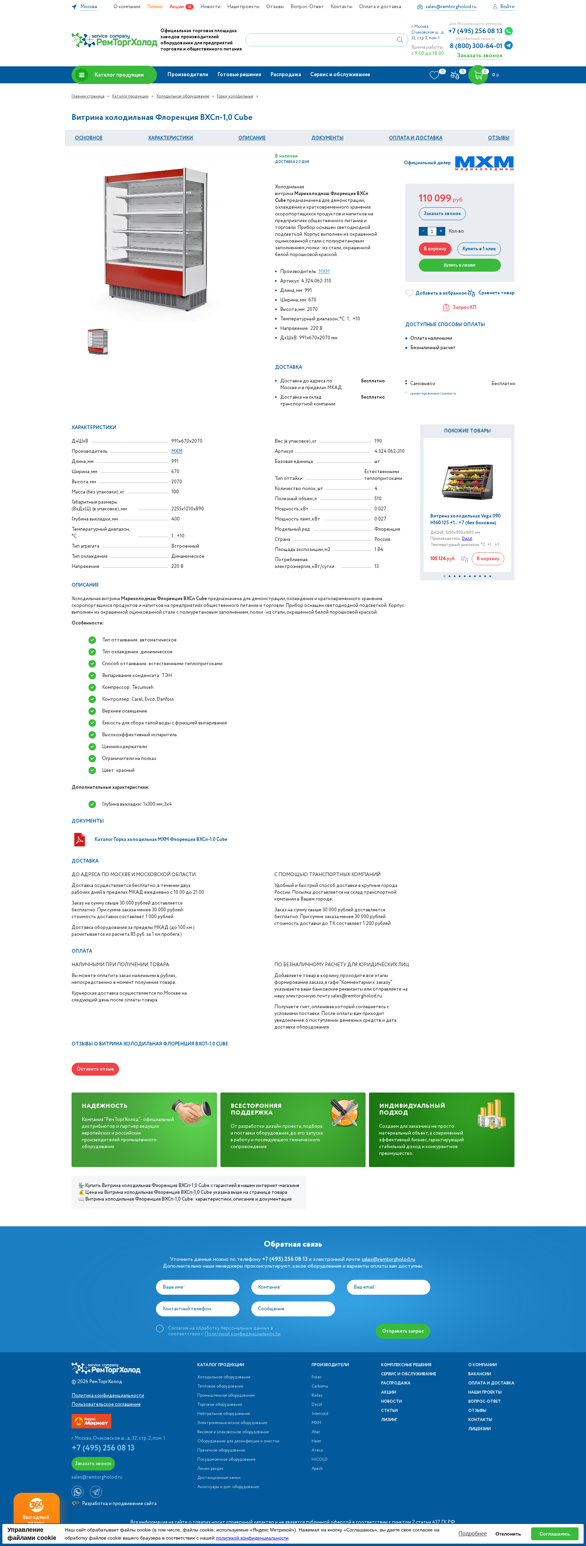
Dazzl (467, 539)
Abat (316, 1432)
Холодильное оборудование (182, 96)
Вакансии (479, 1374)
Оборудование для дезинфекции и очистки (238, 1441)
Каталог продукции (119, 75)
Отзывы (275, 6)
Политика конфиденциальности (108, 1395)
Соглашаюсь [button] (555, 1534)
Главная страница (88, 96)
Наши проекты (243, 6)
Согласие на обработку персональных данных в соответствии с (224, 1331)
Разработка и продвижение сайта (119, 1503)
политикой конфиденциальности (252, 1538)
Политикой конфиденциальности (242, 1334)
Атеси (317, 1450)
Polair (317, 1377)
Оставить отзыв (95, 1069)
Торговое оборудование (219, 1404)
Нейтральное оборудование (223, 1414)
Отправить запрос (403, 1331)
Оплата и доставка (380, 6)
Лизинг (155, 6)
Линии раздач (210, 1468)
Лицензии (479, 1429)
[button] (444, 576)
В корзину (435, 249)
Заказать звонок (480, 55)
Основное (89, 138)
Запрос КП (464, 307)
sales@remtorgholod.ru (388, 1259)
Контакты (341, 6)
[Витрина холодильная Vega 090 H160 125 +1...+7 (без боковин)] (467, 475)
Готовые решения (239, 75)
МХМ (324, 271)
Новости (210, 6)
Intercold (320, 1414)
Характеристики (170, 138)
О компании (127, 6)
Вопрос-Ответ (307, 6)
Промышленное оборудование (226, 1395)
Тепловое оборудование (220, 1386)
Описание (252, 138)
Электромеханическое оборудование (232, 1423)
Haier (316, 1441)
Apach (317, 1468)
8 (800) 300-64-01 (476, 46)
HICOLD (320, 1459)
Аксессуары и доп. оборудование (228, 1487)
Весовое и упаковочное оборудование (233, 1432)
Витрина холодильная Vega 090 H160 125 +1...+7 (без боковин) (465, 519)
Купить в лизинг (460, 265)
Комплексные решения (406, 1365)
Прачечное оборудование (221, 1450)
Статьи (389, 1411)
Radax (317, 1395)
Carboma (320, 1386)
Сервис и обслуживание (340, 75)
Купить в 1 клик (479, 249)
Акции (177, 6)
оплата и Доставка (416, 138)
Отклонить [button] (508, 1534)
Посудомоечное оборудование (226, 1459)
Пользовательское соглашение (106, 1404)
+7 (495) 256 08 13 (475, 31)
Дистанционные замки (218, 1478)
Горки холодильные (235, 96)
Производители (187, 75)
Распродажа (285, 75)
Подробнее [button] (472, 1534)
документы (327, 138)
